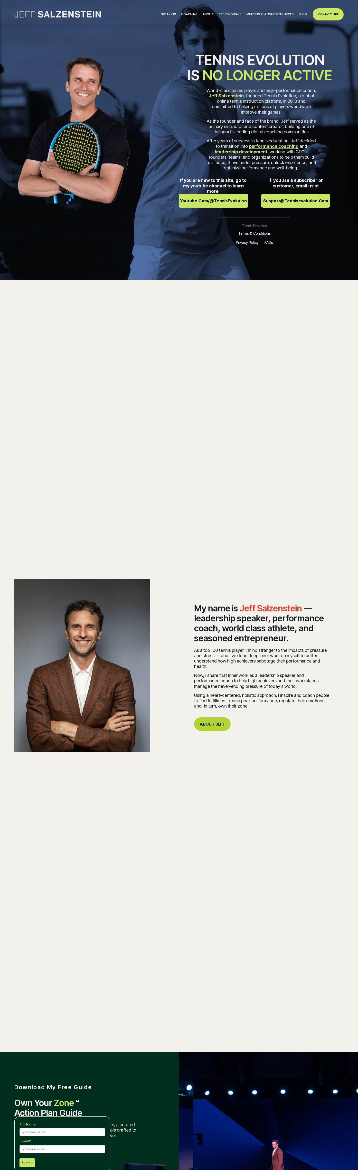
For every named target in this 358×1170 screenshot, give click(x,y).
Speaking (168, 14)
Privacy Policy (247, 242)
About (208, 14)
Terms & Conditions (254, 233)
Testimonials (230, 14)
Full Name (27, 1124)
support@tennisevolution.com (295, 200)
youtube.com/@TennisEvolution (213, 200)
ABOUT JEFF (212, 724)
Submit (27, 1163)
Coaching (189, 14)
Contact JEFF (328, 14)
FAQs (268, 242)
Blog (303, 14)
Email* (25, 1141)
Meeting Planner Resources (270, 14)
